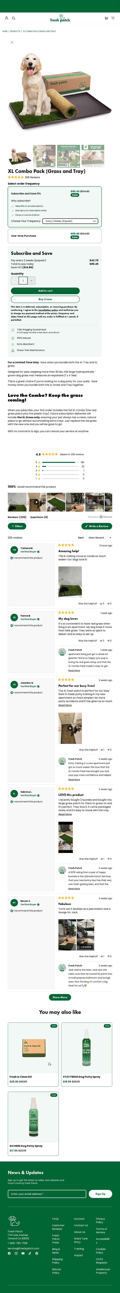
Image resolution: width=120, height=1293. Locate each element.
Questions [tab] (39, 517)
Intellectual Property (103, 1271)
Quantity (17, 274)
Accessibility (103, 1240)
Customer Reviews (58, 1227)
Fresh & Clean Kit (21, 1077)
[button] (14, 18)
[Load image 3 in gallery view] (68, 156)
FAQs (55, 1219)
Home (5, 31)
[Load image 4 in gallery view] (93, 156)
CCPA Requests (101, 1260)
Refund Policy (56, 1271)
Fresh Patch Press (56, 1239)
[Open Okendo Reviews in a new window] (100, 516)
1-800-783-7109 (17, 1243)
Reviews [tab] (17, 517)
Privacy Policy (100, 1220)
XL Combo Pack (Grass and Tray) (39, 31)
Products (15, 31)
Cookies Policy (101, 1250)
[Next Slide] (109, 502)
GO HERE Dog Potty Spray (26, 1146)
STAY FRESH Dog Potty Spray (81, 1077)
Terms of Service (101, 1230)
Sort (81, 537)
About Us (79, 1232)
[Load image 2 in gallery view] (44, 156)
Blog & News (56, 1250)
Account (79, 1219)
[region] (60, 3)
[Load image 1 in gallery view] (20, 156)
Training (79, 1249)
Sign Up (100, 1193)
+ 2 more (86, 946)
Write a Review (100, 526)
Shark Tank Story (81, 1240)
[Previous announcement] (6, 3)
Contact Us (81, 1225)
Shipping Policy (57, 1260)
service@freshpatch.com (23, 1248)
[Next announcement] (113, 3)
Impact (78, 1255)
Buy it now (45, 299)
